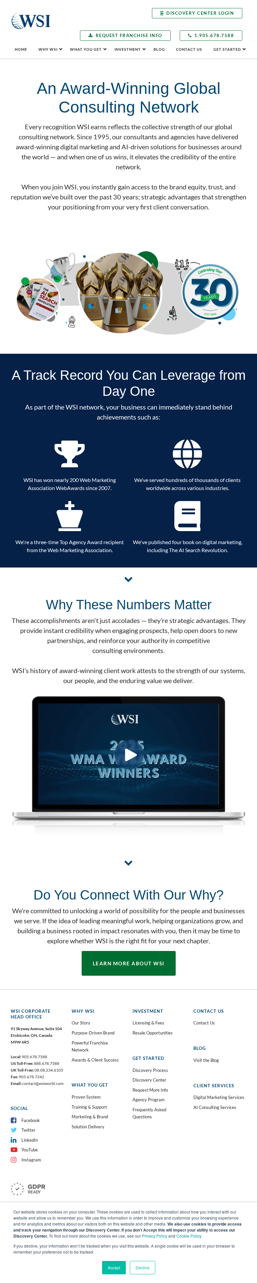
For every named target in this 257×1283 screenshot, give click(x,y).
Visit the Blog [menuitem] (206, 1060)
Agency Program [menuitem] (149, 1099)
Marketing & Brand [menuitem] (90, 1116)
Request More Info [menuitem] (150, 1090)
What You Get (86, 49)
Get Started (227, 49)
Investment (127, 49)
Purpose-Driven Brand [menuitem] (93, 1032)
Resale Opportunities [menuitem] (153, 1032)
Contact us (189, 49)
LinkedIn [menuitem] (29, 1140)
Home (21, 49)
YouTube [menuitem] (29, 1149)
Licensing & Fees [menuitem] (148, 1022)
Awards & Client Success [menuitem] (95, 1060)
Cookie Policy (188, 1236)
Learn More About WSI (129, 963)
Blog (159, 49)
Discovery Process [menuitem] (150, 1070)
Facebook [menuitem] (30, 1120)
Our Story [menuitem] (81, 1022)
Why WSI (48, 49)
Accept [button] (114, 1267)
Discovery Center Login (200, 13)
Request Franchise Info (129, 35)
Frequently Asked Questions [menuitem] (149, 1113)
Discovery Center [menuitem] (149, 1080)
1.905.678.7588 (214, 35)
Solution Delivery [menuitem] (88, 1126)
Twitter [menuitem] (28, 1130)
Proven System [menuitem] (86, 1097)
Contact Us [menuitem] (204, 1022)
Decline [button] (143, 1267)
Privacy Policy (154, 1236)
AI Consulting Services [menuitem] (214, 1107)
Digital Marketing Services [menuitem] (218, 1097)
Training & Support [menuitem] (89, 1107)
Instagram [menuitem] (31, 1159)
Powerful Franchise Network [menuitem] (90, 1046)
